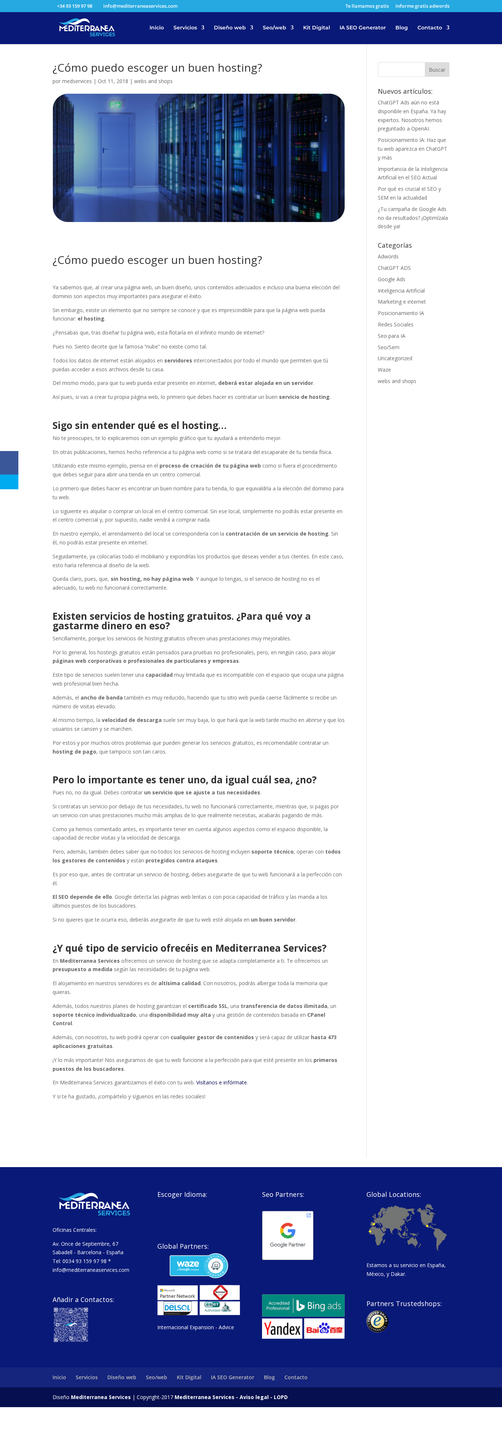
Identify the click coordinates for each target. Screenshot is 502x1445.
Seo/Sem (388, 347)
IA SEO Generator (363, 28)
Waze (384, 369)
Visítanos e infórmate (221, 1082)
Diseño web (230, 28)
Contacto (429, 28)
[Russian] (171, 1214)
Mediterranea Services (101, 1397)
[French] (200, 1205)
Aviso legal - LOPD (263, 1397)
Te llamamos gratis (367, 6)
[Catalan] (180, 1205)
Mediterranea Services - (206, 1397)
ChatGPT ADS (394, 267)
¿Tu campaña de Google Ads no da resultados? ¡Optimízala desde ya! (413, 217)
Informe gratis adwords (422, 6)
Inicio (157, 28)
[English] (171, 1205)
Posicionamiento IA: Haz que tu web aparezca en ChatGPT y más (412, 148)
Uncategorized (395, 358)
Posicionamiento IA (401, 313)
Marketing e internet (402, 301)
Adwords (388, 256)
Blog (401, 28)
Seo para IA (391, 335)
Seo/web (274, 28)
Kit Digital (316, 28)
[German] (190, 1205)
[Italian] (209, 1205)
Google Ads (391, 279)
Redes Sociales (395, 324)
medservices (77, 81)
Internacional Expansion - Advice (195, 1327)
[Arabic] (161, 1214)
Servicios (185, 28)
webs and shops (153, 81)
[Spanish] (161, 1205)
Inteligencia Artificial (401, 290)
